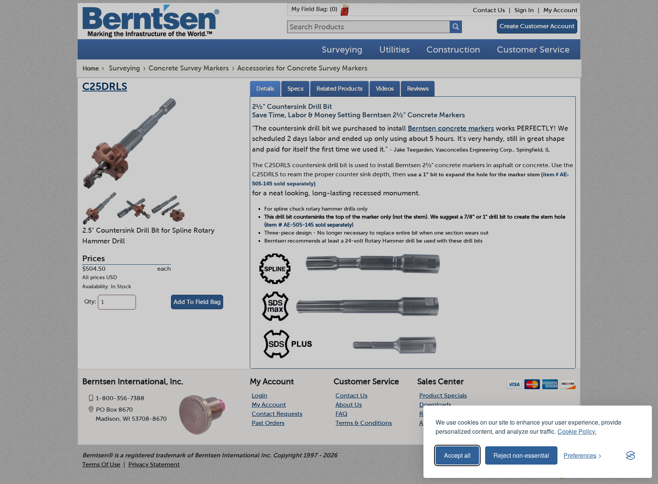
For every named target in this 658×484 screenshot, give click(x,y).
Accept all (457, 455)
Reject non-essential (521, 455)
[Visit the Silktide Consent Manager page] (630, 455)
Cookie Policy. (576, 431)
